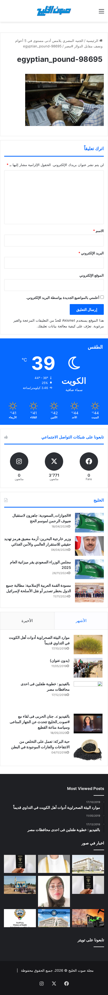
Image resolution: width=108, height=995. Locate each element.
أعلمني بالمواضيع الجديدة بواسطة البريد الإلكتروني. (62, 297)
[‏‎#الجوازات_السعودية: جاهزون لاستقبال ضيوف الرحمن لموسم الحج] (89, 522)
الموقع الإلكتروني (91, 275)
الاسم (98, 231)
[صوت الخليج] (54, 11)
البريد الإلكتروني (91, 253)
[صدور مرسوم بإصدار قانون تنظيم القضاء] (88, 864)
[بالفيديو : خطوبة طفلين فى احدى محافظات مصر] (88, 695)
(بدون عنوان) (60, 660)
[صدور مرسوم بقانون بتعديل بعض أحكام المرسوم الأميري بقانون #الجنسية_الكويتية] (88, 885)
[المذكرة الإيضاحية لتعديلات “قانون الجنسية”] (20, 864)
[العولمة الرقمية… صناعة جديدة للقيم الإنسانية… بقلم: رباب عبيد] (54, 891)
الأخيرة (27, 620)
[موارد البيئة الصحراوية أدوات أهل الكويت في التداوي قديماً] (88, 644)
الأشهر (81, 620)
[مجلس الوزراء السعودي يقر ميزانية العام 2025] (89, 569)
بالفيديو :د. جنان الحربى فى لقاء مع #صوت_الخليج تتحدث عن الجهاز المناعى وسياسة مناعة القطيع (40, 721)
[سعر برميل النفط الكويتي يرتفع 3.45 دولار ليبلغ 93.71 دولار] (88, 918)
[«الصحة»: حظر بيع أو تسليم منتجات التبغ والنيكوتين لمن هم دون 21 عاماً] (20, 918)
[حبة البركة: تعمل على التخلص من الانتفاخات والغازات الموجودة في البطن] (88, 750)
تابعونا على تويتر (91, 939)
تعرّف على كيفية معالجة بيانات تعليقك (64, 326)
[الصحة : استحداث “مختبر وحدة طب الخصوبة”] (54, 864)
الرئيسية (92, 41)
